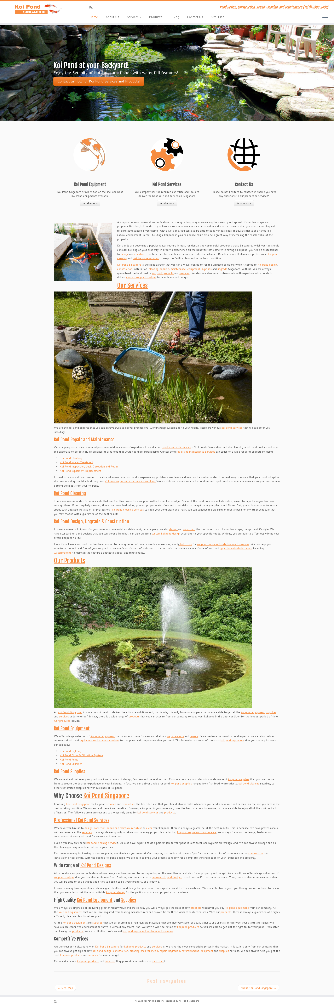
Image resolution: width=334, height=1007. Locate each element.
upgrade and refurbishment (236, 548)
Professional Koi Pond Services (81, 820)
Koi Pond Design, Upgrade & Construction (91, 521)
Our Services (132, 285)
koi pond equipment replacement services (148, 931)
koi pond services (232, 428)
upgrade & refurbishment (183, 951)
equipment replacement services (99, 740)
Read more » (90, 203)
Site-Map (217, 16)
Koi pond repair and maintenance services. (130, 481)
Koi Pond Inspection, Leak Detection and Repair (89, 466)
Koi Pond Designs (95, 865)
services (184, 273)
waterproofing (63, 553)
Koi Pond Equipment (72, 728)
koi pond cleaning (249, 783)
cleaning (153, 269)
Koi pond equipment (102, 736)
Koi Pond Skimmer (71, 764)
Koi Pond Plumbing (71, 458)
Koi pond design (267, 265)
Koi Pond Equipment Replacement (80, 471)
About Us (112, 16)
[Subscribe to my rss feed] (92, 7)
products (134, 716)
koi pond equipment (253, 712)
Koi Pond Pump (69, 759)
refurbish (137, 828)
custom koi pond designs (141, 277)
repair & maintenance (173, 269)
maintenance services (146, 258)
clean (149, 828)
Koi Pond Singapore (129, 265)
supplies (207, 269)
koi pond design (115, 892)
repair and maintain (118, 828)
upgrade (222, 269)
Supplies (128, 900)
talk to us (185, 544)
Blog (176, 16)
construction (124, 269)
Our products (62, 721)
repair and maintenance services (195, 452)
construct (140, 254)
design (125, 254)
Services (133, 16)
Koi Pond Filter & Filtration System (81, 755)
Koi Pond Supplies (69, 771)
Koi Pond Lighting (70, 751)
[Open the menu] (325, 18)
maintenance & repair (154, 951)
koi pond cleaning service (101, 843)
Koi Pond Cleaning (70, 493)
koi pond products (163, 273)
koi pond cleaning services (128, 510)
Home (93, 16)
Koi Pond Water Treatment (76, 462)
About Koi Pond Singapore (258, 988)
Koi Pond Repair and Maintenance (84, 440)
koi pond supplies (238, 779)
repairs (194, 736)
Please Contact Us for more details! (85, 81)
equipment (193, 269)
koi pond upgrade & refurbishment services (223, 544)
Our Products (69, 561)
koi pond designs (64, 877)
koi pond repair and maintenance (196, 832)
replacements (175, 736)
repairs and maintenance (176, 447)
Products (156, 16)
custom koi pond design (166, 533)
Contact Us (195, 16)
